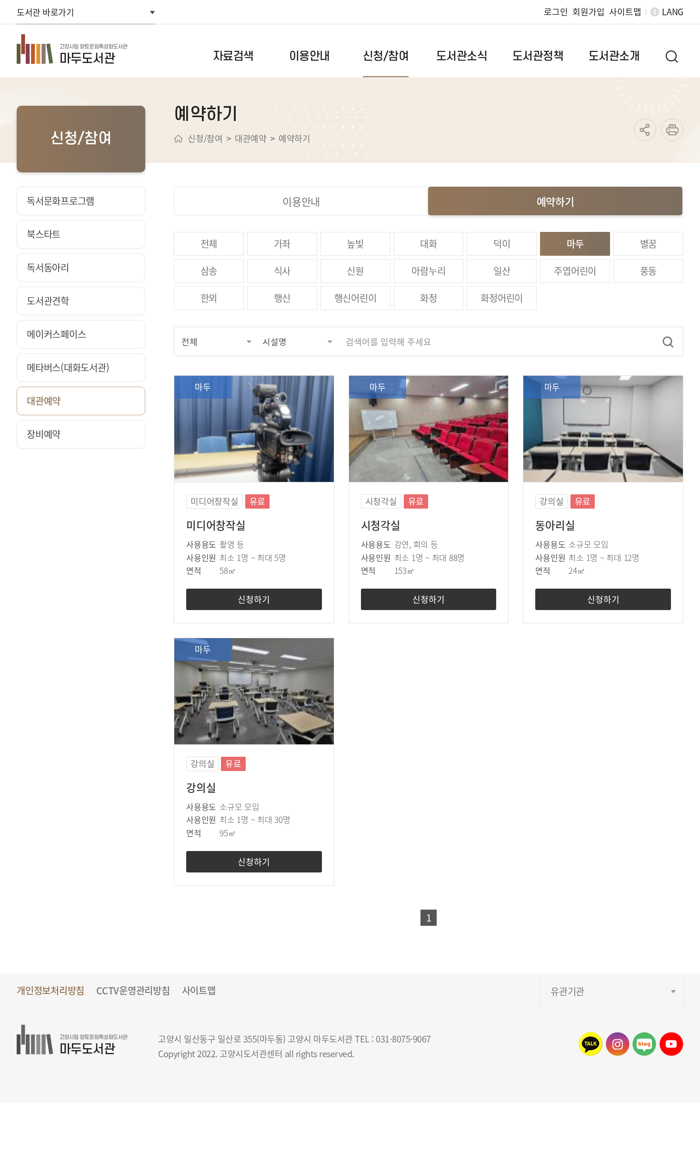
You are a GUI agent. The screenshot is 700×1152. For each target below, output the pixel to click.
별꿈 (648, 243)
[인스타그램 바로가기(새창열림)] (618, 1044)
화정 (428, 298)
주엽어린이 (575, 271)
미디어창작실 (216, 524)
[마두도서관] (83, 49)
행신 (282, 298)
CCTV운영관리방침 (133, 990)
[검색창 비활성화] (671, 56)
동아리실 (555, 524)
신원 (355, 271)
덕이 (501, 243)
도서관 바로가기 (45, 12)
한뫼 (209, 298)
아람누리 (428, 271)
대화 (428, 243)
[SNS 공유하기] (645, 130)
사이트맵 (625, 12)
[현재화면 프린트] (672, 130)
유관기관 (567, 991)
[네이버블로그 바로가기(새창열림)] (644, 1044)
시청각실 (380, 524)
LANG (672, 12)
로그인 (556, 12)
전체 (209, 243)
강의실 (201, 787)
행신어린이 (355, 298)
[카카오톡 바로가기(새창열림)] (590, 1044)
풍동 (648, 271)
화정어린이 (501, 298)
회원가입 (588, 12)
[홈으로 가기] (178, 138)
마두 (575, 243)
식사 (282, 271)
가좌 (282, 243)
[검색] (668, 342)
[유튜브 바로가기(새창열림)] (671, 1044)
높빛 (355, 243)
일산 (501, 271)
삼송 (209, 271)
